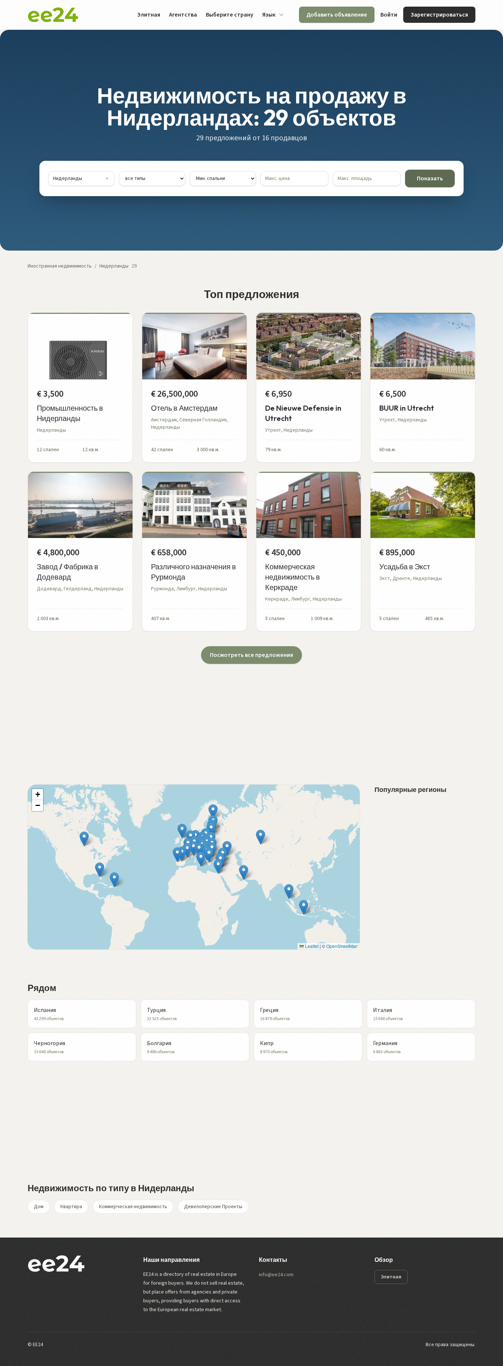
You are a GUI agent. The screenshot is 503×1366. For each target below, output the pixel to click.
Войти (388, 15)
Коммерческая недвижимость (133, 1206)
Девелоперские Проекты (213, 1206)
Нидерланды (114, 266)
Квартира (71, 1206)
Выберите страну (229, 15)
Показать (430, 178)
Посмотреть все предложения (251, 655)
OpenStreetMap (342, 946)
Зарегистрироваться (439, 15)
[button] (209, 855)
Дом (38, 1206)
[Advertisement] (248, 715)
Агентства (183, 15)
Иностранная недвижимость (60, 266)
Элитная (148, 15)
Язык (268, 15)
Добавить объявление (336, 15)
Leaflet (311, 946)
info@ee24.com (276, 1274)
